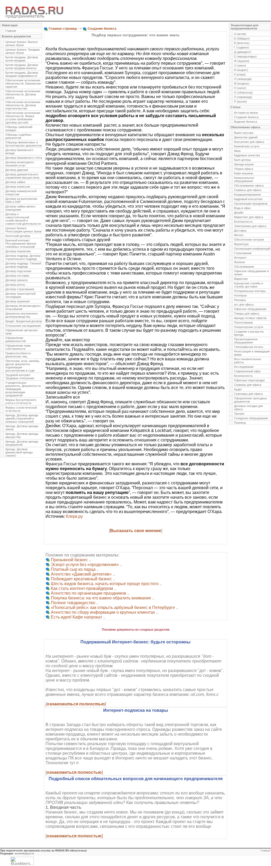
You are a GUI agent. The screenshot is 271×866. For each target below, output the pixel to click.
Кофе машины (243, 173)
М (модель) (241, 83)
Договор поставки (17, 275)
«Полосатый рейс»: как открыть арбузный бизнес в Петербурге (113, 607)
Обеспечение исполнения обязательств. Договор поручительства (22, 105)
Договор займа (15, 182)
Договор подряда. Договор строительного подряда (22, 257)
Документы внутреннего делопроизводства (21, 315)
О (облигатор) (243, 92)
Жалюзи (239, 262)
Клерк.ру (74, 516)
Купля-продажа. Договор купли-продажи (21, 59)
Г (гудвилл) (241, 47)
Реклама (240, 300)
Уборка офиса (243, 168)
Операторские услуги (248, 327)
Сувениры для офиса (248, 393)
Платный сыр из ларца (73, 569)
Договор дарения (16, 169)
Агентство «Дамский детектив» (81, 574)
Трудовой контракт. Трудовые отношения (19, 376)
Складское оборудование (251, 418)
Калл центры (242, 159)
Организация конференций (252, 248)
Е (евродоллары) (245, 56)
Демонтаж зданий (246, 137)
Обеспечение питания (249, 239)
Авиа (237, 150)
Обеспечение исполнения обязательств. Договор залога (22, 94)
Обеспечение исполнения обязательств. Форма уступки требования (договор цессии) (22, 117)
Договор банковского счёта (23, 157)
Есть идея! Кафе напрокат (76, 617)
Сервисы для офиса (247, 190)
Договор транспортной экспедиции (20, 295)
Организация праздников (251, 203)
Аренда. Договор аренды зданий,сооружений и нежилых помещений (21, 418)
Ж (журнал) (241, 61)
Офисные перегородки (249, 380)
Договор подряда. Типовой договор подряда (23, 265)
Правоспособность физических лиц (18, 355)
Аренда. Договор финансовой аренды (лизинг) (19, 452)
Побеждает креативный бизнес (81, 579)
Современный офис (247, 371)
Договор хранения (17, 301)
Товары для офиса (246, 313)
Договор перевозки (18, 251)
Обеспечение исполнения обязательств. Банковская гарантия (23, 83)
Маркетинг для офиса (248, 217)
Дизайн (238, 212)
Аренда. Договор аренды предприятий (21, 443)
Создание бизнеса (246, 117)
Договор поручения (18, 271)
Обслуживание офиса (249, 185)
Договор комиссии (17, 186)
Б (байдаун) (242, 38)
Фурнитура (241, 244)
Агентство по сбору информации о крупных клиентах (103, 612)
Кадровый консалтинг (248, 199)
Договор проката (16, 280)
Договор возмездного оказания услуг (19, 164)
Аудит (238, 389)
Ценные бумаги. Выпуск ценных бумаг (21, 43)
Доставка (240, 230)
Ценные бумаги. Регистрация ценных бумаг (23, 230)
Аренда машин (244, 164)
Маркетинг (241, 278)
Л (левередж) (243, 79)
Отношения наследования (23, 325)
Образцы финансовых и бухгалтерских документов (23, 144)
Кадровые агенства (247, 155)
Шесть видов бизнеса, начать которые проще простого (105, 583)
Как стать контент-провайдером (82, 588)
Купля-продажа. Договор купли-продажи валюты (21, 66)
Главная (10, 30)
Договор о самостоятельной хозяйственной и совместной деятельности (23, 219)
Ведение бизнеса (245, 121)
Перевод (240, 422)
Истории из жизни (246, 112)
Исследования (244, 366)
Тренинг (239, 413)
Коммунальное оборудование (244, 179)
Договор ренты (15, 284)
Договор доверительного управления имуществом (22, 176)
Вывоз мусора (243, 132)
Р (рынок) (240, 101)
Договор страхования (19, 289)
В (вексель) (242, 43)
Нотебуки (240, 295)
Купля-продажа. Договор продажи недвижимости (21, 74)
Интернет (240, 257)
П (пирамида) (243, 97)
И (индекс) (241, 70)
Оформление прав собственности (17, 347)
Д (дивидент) (242, 52)
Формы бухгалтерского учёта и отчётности (20, 401)
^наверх (265, 850)
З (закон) (240, 65)
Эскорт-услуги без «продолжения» (85, 564)
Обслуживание (244, 266)
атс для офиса (244, 304)
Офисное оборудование (250, 309)
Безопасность (243, 221)
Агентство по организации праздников (88, 593)
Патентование (243, 322)
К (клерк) (240, 74)
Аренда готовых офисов (250, 318)
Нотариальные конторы (250, 291)
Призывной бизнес (69, 560)
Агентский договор (17, 235)
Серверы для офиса (247, 384)
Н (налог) (240, 88)
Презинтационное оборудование (246, 341)
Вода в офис (242, 208)
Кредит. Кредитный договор (23, 321)
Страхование (243, 253)
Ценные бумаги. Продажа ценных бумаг (22, 51)
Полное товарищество (73, 602)
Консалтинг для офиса (249, 141)
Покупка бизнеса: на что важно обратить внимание (101, 598)
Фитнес (239, 235)
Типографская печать (248, 346)
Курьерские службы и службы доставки (248, 285)
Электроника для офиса (250, 226)
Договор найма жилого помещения (20, 208)
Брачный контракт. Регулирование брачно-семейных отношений (21, 243)
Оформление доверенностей (15, 339)
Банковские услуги (246, 146)
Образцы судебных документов (18, 136)
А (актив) (240, 34)
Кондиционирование (247, 194)
